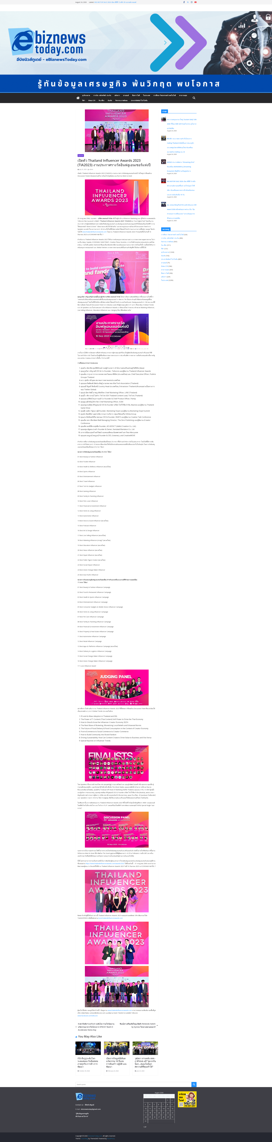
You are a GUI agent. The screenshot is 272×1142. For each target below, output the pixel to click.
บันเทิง (110, 100)
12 (154, 1109)
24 (146, 1117)
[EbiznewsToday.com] (136, 12)
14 (163, 1109)
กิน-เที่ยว (101, 100)
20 (159, 1113)
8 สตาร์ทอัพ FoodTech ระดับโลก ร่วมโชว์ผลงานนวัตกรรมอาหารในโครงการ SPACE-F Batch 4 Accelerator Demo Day (96, 1027)
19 (154, 1113)
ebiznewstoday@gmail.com (91, 1109)
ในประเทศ (146, 95)
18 (150, 1113)
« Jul (144, 1127)
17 (146, 1113)
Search (194, 1084)
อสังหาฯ (117, 95)
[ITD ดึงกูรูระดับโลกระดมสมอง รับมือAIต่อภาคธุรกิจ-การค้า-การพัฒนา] (88, 1043)
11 (150, 1109)
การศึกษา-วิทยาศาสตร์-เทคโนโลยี (164, 95)
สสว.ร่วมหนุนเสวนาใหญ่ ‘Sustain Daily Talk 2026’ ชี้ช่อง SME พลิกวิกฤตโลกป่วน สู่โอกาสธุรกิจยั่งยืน (114, 3)
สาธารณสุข (183, 95)
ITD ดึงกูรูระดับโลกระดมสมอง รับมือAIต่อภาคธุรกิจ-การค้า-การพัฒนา (88, 1062)
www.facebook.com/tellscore (88, 1016)
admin (91, 169)
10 (146, 1109)
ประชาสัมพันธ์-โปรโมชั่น (139, 100)
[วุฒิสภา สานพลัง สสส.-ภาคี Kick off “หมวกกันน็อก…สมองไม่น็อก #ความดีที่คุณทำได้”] (145, 1043)
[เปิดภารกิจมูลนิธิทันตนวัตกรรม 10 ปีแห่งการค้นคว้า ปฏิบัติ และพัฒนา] (116, 1043)
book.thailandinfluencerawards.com (110, 918)
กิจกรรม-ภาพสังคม (121, 100)
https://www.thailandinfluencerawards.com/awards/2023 (105, 863)
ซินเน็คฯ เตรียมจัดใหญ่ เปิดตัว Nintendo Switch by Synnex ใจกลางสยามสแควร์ (137, 1025)
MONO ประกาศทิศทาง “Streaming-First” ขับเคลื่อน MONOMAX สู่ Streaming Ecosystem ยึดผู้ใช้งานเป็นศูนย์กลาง (181, 166)
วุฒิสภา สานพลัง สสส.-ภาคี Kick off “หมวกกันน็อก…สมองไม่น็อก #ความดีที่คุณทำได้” (145, 1062)
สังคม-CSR (91, 100)
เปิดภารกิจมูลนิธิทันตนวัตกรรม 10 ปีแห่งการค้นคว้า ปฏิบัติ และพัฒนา (116, 1062)
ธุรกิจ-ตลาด (86, 95)
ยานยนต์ (126, 95)
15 (168, 1109)
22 (168, 1113)
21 (163, 1113)
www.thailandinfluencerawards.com (94, 232)
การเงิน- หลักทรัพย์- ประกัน (102, 95)
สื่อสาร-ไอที (136, 95)
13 (159, 1109)
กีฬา (83, 100)
